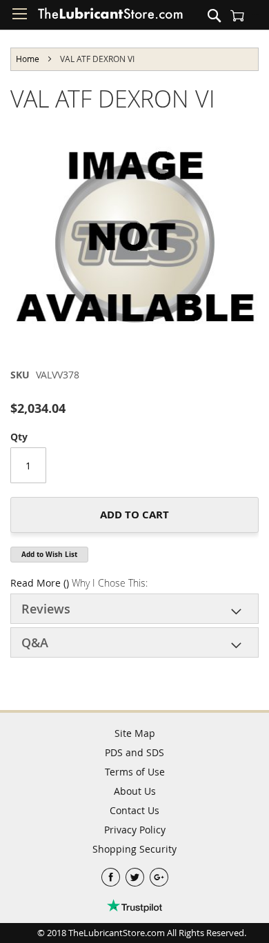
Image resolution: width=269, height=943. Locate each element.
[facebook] (112, 873)
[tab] (134, 609)
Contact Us (134, 810)
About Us (135, 791)
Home (27, 58)
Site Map (134, 733)
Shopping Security (134, 848)
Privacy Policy (135, 829)
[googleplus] (159, 873)
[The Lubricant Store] (110, 16)
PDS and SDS (134, 752)
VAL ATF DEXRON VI (112, 98)
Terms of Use (135, 771)
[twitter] (136, 873)
